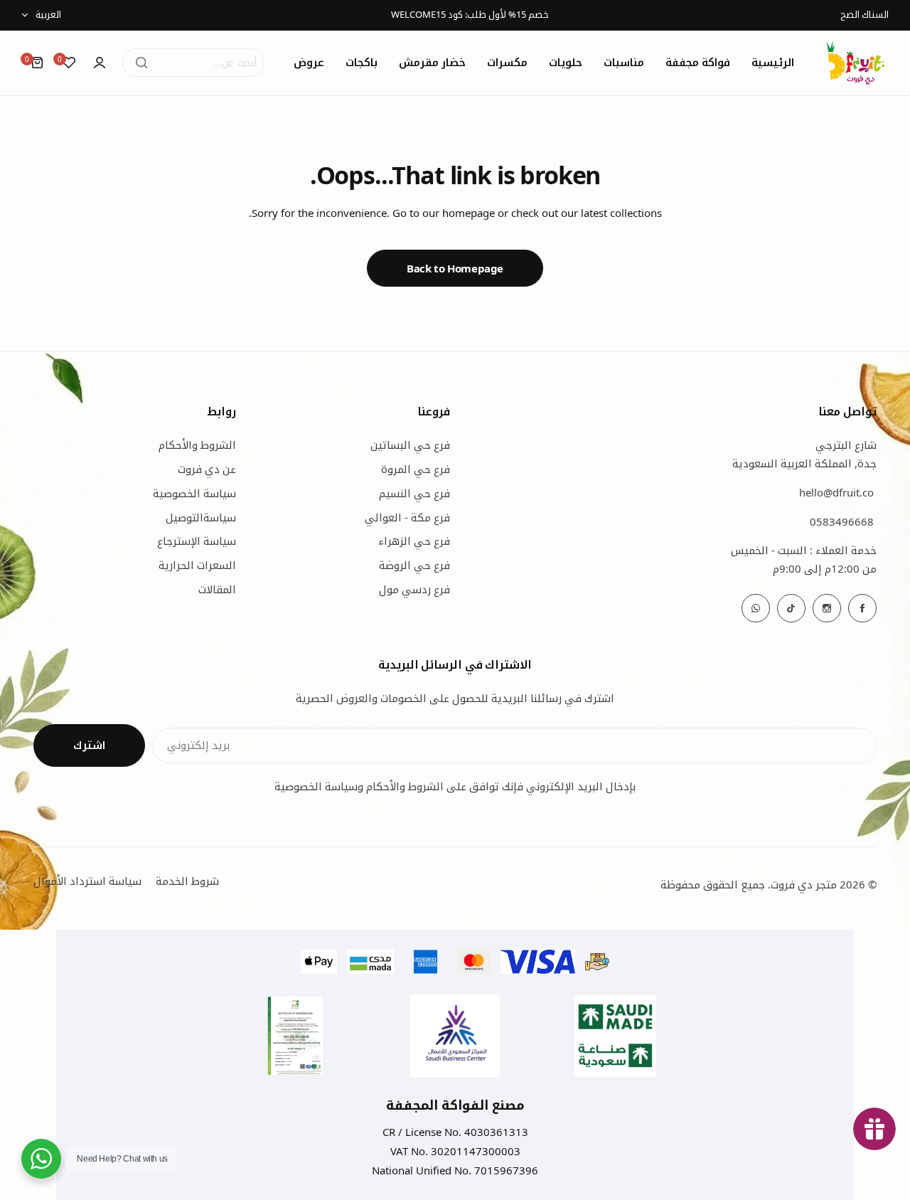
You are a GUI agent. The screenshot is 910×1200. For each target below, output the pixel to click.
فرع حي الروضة (414, 565)
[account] (99, 62)
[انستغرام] (827, 608)
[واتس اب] (756, 608)
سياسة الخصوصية (194, 493)
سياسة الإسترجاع (196, 540)
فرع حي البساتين (410, 444)
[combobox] (193, 62)
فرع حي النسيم (414, 493)
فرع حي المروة (415, 469)
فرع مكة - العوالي (407, 517)
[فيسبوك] (862, 608)
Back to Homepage (455, 268)
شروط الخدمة (187, 881)
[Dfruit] (856, 63)
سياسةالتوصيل (201, 517)
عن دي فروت (207, 469)
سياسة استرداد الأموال (87, 881)
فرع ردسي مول (414, 589)
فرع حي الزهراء (414, 540)
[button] (294, 14)
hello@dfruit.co (836, 492)
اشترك (89, 745)
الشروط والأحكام (197, 444)
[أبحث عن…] (141, 62)
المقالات (217, 589)
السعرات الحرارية (197, 565)
